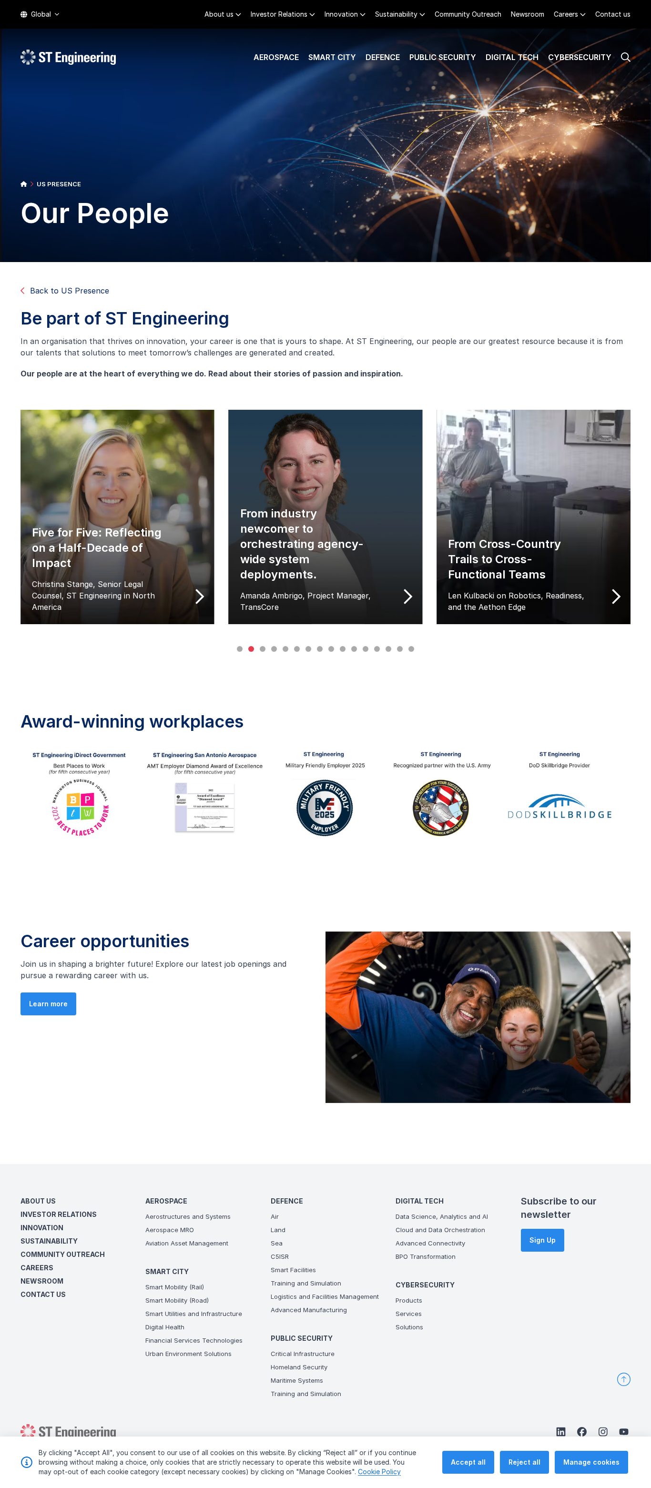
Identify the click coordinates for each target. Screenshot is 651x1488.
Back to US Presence (69, 290)
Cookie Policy (379, 1472)
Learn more (48, 1004)
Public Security (442, 57)
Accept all (468, 1462)
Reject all (524, 1462)
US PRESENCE (59, 184)
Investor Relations (279, 14)
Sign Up (542, 1240)
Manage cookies (591, 1462)
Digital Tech (512, 57)
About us (219, 14)
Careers (566, 14)
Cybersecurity (579, 57)
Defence (383, 57)
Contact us (613, 14)
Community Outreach (468, 14)
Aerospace (276, 57)
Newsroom (527, 14)
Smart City (332, 57)
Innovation (341, 14)
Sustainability (396, 14)
